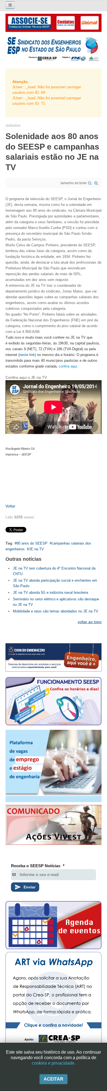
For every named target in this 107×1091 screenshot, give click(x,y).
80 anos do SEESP (31, 543)
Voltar (10, 506)
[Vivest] (53, 826)
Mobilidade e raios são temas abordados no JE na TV (55, 611)
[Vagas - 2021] (53, 766)
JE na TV (36, 549)
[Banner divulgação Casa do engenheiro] (53, 657)
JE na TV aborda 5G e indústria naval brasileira (50, 592)
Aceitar (53, 1079)
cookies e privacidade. (53, 1063)
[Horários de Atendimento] (53, 702)
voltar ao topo (90, 622)
